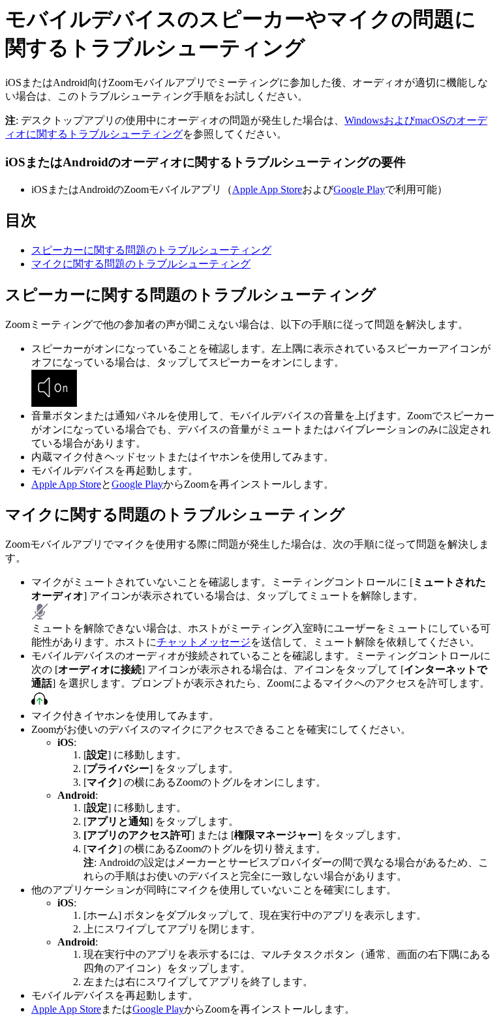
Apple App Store (267, 189)
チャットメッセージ (203, 641)
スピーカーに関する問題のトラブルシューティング (151, 250)
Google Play (359, 189)
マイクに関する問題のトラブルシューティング (140, 263)
